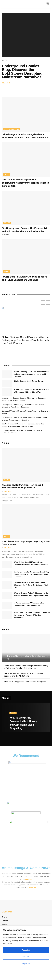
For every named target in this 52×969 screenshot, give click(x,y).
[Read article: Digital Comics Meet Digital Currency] (7, 383)
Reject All (26, 963)
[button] (48, 302)
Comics (4, 61)
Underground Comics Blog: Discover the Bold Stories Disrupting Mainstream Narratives (22, 71)
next (38, 89)
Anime (6, 480)
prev (13, 89)
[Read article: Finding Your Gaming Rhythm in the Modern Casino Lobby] (26, 651)
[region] (26, 947)
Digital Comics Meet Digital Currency (29, 381)
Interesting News (11, 129)
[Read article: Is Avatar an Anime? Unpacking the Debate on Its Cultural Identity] (7, 605)
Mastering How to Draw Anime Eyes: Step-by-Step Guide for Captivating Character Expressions (32, 574)
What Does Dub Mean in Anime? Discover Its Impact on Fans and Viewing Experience (32, 615)
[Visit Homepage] (47, 3)
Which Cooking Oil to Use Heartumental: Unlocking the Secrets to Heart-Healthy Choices (31, 374)
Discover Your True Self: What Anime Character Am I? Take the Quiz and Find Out (31, 584)
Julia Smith (7, 491)
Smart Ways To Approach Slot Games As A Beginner (25, 682)
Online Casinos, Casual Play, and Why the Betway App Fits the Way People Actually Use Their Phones (25, 340)
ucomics (28, 879)
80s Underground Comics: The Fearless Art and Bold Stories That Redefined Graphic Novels (24, 231)
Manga (7, 271)
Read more (6, 83)
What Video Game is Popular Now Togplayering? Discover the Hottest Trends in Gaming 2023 (25, 182)
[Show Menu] (3, 4)
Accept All (26, 950)
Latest (6, 174)
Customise (26, 957)
